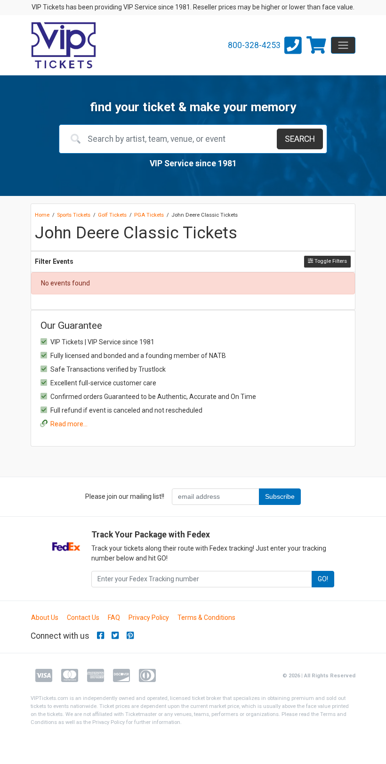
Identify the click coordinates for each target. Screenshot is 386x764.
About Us (44, 617)
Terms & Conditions (206, 617)
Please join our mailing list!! (124, 496)
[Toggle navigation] (343, 45)
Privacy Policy (149, 617)
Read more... (69, 424)
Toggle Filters (330, 261)
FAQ (114, 617)
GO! (323, 579)
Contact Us (83, 617)
